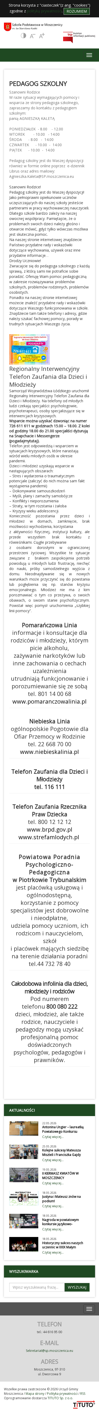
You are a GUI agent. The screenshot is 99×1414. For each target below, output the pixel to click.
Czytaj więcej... (53, 1137)
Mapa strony (35, 1393)
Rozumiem (77, 11)
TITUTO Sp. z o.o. (60, 1398)
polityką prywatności (44, 10)
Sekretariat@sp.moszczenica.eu (49, 1350)
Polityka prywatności (62, 1393)
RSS (82, 1393)
